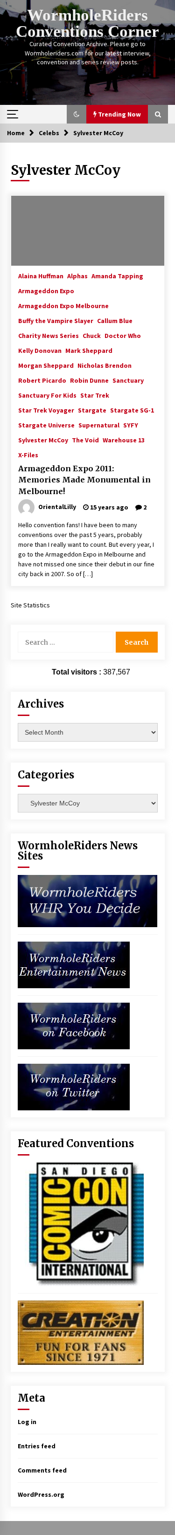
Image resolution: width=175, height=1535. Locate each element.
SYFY (130, 424)
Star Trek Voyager (46, 409)
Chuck (92, 335)
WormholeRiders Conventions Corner (87, 23)
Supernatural (98, 424)
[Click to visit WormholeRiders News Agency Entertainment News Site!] (74, 964)
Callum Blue (115, 320)
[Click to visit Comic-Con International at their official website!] (81, 1223)
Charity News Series (48, 335)
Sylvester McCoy (43, 439)
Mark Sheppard (88, 350)
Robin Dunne (89, 380)
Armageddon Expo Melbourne (63, 305)
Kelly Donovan (40, 350)
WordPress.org (41, 1494)
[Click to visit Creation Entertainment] (81, 1332)
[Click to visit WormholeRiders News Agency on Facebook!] (74, 1025)
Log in (27, 1422)
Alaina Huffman (40, 275)
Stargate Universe (46, 424)
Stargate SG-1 (132, 409)
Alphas (77, 275)
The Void (85, 439)
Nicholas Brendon (104, 365)
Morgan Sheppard (46, 365)
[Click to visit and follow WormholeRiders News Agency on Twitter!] (74, 1086)
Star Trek (94, 395)
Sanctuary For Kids (47, 395)
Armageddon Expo (46, 290)
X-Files (28, 454)
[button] (76, 114)
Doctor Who (123, 335)
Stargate (92, 409)
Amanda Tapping (117, 275)
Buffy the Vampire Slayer (55, 320)
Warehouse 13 (124, 439)
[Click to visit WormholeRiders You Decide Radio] (88, 900)
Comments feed (42, 1470)
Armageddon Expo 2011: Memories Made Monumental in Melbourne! (84, 480)
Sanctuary (128, 380)
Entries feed (37, 1446)
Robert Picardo (42, 380)
